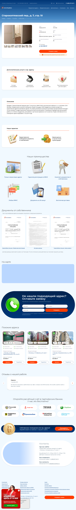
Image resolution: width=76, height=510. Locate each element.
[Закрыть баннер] (19, 490)
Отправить (56, 310)
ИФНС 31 (30, 342)
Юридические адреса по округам (27, 489)
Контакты (72, 8)
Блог (68, 8)
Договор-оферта (48, 485)
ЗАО (35, 342)
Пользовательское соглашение (51, 491)
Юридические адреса (33, 8)
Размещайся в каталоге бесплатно (63, 429)
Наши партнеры (23, 484)
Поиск (54, 3)
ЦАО (10, 342)
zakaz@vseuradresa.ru (33, 3)
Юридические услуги (44, 8)
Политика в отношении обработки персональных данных (57, 489)
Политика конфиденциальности (51, 487)
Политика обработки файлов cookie (52, 493)
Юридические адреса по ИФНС (27, 487)
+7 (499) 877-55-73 (70, 3)
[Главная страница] (7, 7)
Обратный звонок (61, 3)
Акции (46, 482)
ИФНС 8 (6, 342)
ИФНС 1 (55, 342)
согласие (35, 313)
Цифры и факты (23, 485)
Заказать (8, 362)
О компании (62, 8)
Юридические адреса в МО (26, 491)
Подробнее (19, 362)
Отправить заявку (53, 51)
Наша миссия (5, 484)
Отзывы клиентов (24, 482)
